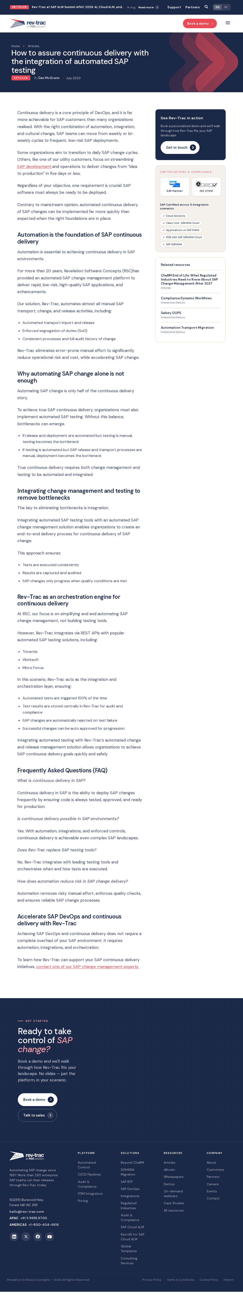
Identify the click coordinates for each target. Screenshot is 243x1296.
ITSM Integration (90, 1194)
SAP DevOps (130, 1189)
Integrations (130, 1196)
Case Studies (174, 1203)
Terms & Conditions (180, 1280)
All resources (174, 1210)
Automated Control (87, 1165)
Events (212, 1191)
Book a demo (198, 23)
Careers (213, 1184)
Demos (169, 1184)
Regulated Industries (128, 1205)
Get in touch (176, 147)
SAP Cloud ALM (132, 1227)
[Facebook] (37, 1236)
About (211, 1163)
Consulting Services (129, 1260)
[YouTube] (49, 1236)
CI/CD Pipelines (89, 1174)
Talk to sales (34, 1115)
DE (226, 7)
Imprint (229, 1280)
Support (174, 7)
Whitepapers (174, 1177)
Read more (106, 8)
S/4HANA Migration (128, 1172)
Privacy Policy (152, 1280)
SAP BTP (127, 1182)
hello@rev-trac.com (26, 1211)
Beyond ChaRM (132, 1163)
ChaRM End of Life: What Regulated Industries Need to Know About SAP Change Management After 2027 (189, 279)
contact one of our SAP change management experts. (87, 966)
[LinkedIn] (14, 1236)
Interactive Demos (173, 302)
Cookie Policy (209, 1280)
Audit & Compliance (87, 1184)
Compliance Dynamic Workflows (186, 298)
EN (217, 7)
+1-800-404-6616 (43, 1224)
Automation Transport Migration (187, 328)
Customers (215, 1170)
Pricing (83, 1201)
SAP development (34, 166)
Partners (192, 7)
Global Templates (129, 1248)
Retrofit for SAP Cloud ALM (132, 1236)
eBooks (169, 1170)
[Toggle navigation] (228, 24)
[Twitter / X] (25, 1236)
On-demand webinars (173, 1193)
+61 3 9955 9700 (33, 1218)
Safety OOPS (171, 313)
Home (15, 46)
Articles (33, 46)
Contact (213, 1198)
